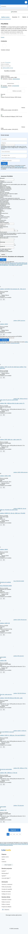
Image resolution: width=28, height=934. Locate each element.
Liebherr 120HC (4, 324)
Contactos (4, 861)
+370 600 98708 (15, 85)
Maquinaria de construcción (6, 844)
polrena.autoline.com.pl (8, 67)
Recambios (15, 844)
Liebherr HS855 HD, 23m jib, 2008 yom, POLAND (12, 513)
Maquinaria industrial (8, 845)
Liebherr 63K (3, 660)
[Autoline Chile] (9, 2)
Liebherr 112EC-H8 (5, 623)
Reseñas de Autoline (6, 891)
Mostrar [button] (10, 79)
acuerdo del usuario (19, 166)
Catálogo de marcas (6, 893)
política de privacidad (5, 166)
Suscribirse (4, 339)
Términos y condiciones (7, 884)
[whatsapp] (4, 81)
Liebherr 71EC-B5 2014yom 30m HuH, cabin (11, 698)
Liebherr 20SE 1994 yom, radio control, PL (11, 439)
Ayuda (3, 859)
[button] (26, 2)
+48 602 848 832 (16, 79)
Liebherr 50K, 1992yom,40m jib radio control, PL (12, 403)
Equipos (20, 844)
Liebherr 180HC (4, 549)
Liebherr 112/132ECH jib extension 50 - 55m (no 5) (13, 289)
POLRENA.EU (4, 87)
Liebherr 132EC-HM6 (5, 475)
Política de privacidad (6, 886)
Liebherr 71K (3, 810)
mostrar (3, 254)
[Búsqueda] (26, 6)
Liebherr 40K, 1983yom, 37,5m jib (8, 772)
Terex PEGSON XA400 (6, 585)
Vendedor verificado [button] (5, 49)
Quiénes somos (5, 856)
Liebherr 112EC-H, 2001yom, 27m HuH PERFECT (12, 735)
